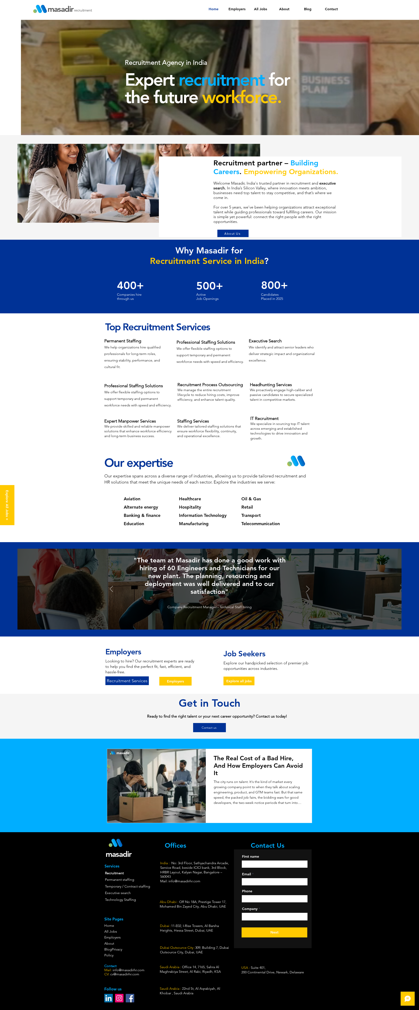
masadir (60, 9)
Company (250, 909)
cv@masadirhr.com (124, 974)
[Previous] (111, 589)
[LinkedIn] (108, 998)
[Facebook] (130, 998)
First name (250, 856)
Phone (247, 891)
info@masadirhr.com (128, 970)
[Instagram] (119, 998)
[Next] (307, 589)
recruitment (83, 10)
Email (246, 874)
